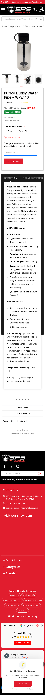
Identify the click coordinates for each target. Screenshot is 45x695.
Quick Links (14, 560)
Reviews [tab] (6, 421)
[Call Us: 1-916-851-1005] (35, 9)
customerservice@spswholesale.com (22, 508)
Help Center (22, 610)
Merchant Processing (33, 600)
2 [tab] (24, 86)
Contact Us (14, 595)
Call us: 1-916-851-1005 (16, 503)
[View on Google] (6, 655)
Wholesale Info (29, 595)
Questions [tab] (21, 421)
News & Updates (12, 605)
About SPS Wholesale (31, 605)
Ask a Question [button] (23, 413)
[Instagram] (17, 466)
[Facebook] (4, 466)
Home (4, 26)
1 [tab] (21, 86)
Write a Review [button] (23, 408)
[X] (11, 466)
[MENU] (3, 9)
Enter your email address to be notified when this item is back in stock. (21, 145)
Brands (10, 573)
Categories (13, 567)
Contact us (37, 2)
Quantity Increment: (14, 126)
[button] (43, 664)
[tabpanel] (6, 79)
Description (10, 178)
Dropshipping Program (12, 600)
